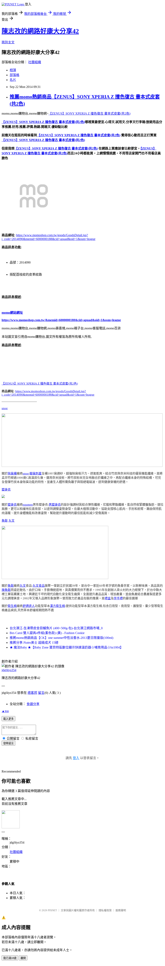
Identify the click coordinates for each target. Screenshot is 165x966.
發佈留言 (8, 743)
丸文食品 (39, 585)
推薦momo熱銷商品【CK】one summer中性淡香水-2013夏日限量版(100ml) (61, 637)
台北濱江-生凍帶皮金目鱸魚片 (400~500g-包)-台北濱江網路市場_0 (56, 628)
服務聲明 (121, 910)
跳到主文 (8, 42)
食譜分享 (33, 704)
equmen (28, 504)
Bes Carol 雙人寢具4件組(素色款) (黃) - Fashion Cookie (47, 633)
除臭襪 (12, 473)
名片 (13, 79)
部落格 (14, 75)
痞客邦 (32, 692)
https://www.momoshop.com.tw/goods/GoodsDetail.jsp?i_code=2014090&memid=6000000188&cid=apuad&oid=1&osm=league (48, 393)
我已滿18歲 (9, 958)
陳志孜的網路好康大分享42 (40, 31)
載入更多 (8, 718)
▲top (5, 711)
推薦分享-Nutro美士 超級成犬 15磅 (34, 642)
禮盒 (108, 598)
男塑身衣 (55, 504)
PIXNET (52, 910)
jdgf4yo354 (9, 670)
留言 (41, 692)
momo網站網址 (12, 312)
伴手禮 (118, 598)
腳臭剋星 (36, 473)
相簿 (13, 70)
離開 (23, 958)
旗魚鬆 (6, 589)
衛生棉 (12, 606)
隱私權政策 (105, 910)
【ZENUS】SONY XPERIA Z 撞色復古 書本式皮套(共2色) (89, 113)
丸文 (11, 520)
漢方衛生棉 (57, 606)
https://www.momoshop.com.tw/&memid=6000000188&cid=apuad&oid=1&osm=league (61, 320)
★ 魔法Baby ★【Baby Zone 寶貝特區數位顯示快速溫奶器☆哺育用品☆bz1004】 (66, 647)
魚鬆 (5, 520)
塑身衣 (6, 489)
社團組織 (34, 62)
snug (5, 408)
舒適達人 (29, 606)
